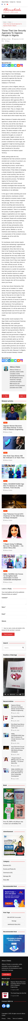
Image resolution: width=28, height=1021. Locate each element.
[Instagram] (21, 65)
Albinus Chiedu (7, 39)
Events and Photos (8, 869)
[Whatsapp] (12, 65)
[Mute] (20, 694)
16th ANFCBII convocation (14, 917)
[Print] (18, 65)
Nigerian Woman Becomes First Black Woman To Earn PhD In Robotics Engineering (13, 427)
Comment (5, 597)
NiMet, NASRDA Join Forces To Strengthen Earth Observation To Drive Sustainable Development (17, 773)
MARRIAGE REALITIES (14, 924)
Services (18, 2)
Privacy (4, 1018)
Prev (6, 396)
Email (4, 614)
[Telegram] (15, 65)
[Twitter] (6, 65)
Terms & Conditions (18, 1018)
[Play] (5, 694)
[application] (14, 677)
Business (5, 865)
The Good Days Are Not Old (18, 993)
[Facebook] (3, 65)
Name (4, 607)
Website (4, 621)
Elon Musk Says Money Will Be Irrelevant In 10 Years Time (17, 726)
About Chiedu (5, 2)
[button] (14, 677)
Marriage (5, 876)
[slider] (12, 694)
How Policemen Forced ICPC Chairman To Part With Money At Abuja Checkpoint (13, 516)
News (8, 41)
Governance (6, 872)
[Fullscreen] (22, 694)
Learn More (6, 974)
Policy (9, 1018)
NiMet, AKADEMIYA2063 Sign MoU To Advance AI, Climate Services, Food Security (13, 485)
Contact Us (12, 2)
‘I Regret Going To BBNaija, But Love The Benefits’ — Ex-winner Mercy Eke (13, 546)
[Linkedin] (9, 65)
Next (21, 396)
